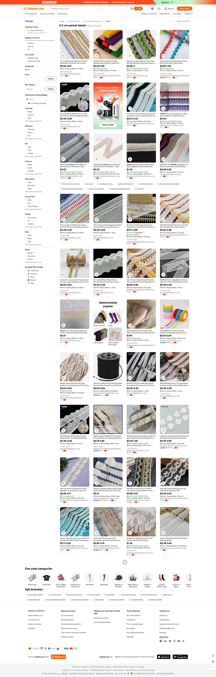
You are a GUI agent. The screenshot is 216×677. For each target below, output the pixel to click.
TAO (125, 667)
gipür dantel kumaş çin (126, 184)
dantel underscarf (34, 600)
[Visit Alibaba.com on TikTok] (183, 641)
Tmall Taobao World (97, 667)
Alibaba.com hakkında (36, 611)
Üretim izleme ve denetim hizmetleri (73, 632)
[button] (131, 8)
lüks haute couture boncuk (71, 184)
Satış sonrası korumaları (69, 628)
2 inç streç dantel (94, 595)
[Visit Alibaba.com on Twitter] (170, 641)
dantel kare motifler (155, 600)
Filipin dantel (168, 595)
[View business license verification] (128, 674)
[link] (213, 656)
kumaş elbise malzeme (36, 595)
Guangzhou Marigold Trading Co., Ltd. (106, 548)
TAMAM (51, 79)
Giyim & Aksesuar (74, 21)
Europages (140, 667)
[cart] (159, 9)
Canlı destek (131, 620)
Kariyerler (31, 628)
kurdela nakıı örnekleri (117, 600)
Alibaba (61, 21)
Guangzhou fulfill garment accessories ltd (174, 75)
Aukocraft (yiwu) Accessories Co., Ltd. (106, 176)
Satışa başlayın (165, 620)
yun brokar (89, 184)
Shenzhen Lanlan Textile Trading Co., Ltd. (141, 176)
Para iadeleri (131, 628)
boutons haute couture (75, 595)
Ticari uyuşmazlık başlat (135, 624)
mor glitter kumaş (55, 595)
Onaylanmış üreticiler (101, 618)
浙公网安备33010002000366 (144, 674)
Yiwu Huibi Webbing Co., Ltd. (70, 126)
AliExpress (76, 667)
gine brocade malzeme (96, 189)
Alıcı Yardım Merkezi (134, 615)
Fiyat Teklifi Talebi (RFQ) (102, 622)
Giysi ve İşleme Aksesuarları (92, 21)
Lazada (108, 667)
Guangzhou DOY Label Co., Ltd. (171, 340)
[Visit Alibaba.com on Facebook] (161, 641)
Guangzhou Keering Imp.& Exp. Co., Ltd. (173, 445)
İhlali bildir (130, 637)
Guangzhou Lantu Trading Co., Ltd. (172, 125)
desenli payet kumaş (106, 184)
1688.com (84, 667)
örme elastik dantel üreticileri (56, 600)
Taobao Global (117, 667)
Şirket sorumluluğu (34, 624)
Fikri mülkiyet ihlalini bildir (135, 632)
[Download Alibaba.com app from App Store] (163, 657)
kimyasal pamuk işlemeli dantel (120, 189)
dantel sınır (140, 189)
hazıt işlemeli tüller (137, 600)
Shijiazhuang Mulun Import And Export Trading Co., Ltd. (141, 345)
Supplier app (104, 657)
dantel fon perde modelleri (80, 600)
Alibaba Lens (40, 657)
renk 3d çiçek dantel (146, 184)
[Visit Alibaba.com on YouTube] (179, 641)
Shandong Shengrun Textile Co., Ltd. (105, 498)
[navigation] (40, 292)
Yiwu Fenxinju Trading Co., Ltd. (137, 75)
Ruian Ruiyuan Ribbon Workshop (71, 398)
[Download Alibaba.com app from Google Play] (180, 657)
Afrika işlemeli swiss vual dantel (73, 189)
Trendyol (132, 667)
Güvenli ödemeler (67, 615)
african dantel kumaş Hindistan (169, 184)
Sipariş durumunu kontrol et (169, 624)
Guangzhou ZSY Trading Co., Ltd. (138, 450)
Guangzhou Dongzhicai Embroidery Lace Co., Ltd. (141, 123)
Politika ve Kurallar (67, 637)
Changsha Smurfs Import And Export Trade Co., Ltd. (174, 498)
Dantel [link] (108, 21)
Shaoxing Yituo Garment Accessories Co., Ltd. (108, 448)
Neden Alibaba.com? (35, 615)
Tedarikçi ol (163, 615)
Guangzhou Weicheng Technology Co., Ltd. (108, 75)
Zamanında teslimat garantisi (71, 624)
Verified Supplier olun (167, 628)
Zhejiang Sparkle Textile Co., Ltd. (71, 176)
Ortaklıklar (163, 632)
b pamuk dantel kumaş (128, 595)
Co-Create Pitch (34, 620)
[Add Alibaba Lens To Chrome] (58, 657)
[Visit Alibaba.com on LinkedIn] (165, 641)
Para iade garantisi (67, 620)
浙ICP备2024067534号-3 (165, 674)
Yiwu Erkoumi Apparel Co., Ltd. (170, 174)
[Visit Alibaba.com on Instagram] (174, 641)
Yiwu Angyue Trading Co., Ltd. (70, 74)
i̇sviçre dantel (99, 600)
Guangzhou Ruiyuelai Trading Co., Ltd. (140, 553)
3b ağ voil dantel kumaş (149, 595)
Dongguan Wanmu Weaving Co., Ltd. (106, 393)
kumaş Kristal (110, 595)
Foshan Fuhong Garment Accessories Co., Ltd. (74, 500)
